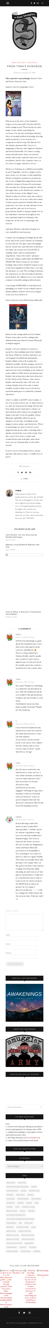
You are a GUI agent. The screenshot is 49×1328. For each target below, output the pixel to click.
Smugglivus (11, 1231)
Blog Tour (22, 1182)
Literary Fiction (28, 1207)
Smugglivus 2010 (25, 1231)
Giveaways (11, 1199)
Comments (25, 466)
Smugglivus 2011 (13, 1235)
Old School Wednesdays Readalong (20, 1219)
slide (33, 1227)
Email (8, 944)
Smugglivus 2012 (28, 1235)
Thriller (23, 1247)
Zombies (37, 1251)
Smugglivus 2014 (28, 1239)
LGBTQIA (10, 1207)
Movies (22, 1211)
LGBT (36, 1203)
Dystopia (10, 1195)
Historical (11, 1203)
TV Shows (32, 1247)
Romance (10, 1227)
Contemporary (12, 1190)
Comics (34, 1186)
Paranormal (11, 1223)
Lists (17, 1207)
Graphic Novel (23, 1199)
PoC (20, 1223)
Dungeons (32, 62)
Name (8, 935)
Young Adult (26, 1251)
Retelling (28, 1223)
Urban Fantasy (12, 1251)
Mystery (31, 1211)
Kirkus (29, 1203)
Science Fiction (23, 1227)
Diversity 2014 (34, 1190)
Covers (23, 1190)
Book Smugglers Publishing (17, 1186)
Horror (20, 1203)
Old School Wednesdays (16, 1215)
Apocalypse (11, 1182)
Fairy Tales (20, 1195)
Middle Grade (12, 1211)
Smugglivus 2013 (13, 1239)
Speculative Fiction (14, 1243)
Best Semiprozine (33, 1138)
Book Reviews (19, 62)
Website (8, 953)
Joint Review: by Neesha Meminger (21, 536)
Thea (25, 479)
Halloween (36, 1199)
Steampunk (29, 1243)
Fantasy (31, 1195)
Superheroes (12, 1247)
